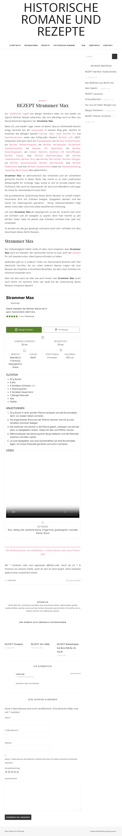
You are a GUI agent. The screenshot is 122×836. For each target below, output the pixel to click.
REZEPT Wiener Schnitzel (98, 116)
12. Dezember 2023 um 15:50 (25, 677)
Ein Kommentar (73, 580)
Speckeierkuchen (13, 137)
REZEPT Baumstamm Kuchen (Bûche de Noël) (68, 648)
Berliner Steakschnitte (39, 166)
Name (8, 717)
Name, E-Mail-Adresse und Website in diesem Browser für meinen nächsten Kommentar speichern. (41, 761)
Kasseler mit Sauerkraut (47, 148)
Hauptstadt (37, 130)
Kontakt (108, 45)
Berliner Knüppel (71, 159)
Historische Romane (64, 45)
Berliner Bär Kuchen (50, 159)
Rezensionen (31, 45)
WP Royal (20, 831)
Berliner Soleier (14, 155)
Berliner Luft (66, 137)
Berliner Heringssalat (54, 144)
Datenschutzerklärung (98, 831)
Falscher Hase (46, 133)
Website (8, 743)
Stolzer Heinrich (38, 151)
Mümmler (12, 580)
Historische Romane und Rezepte (61, 19)
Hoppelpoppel (43, 140)
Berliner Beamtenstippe (48, 155)
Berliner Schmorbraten (68, 140)
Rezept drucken (25, 329)
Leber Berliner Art (66, 133)
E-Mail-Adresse (12, 730)
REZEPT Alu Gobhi (40, 644)
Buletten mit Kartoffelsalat (65, 151)
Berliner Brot (28, 159)
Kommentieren (11, 778)
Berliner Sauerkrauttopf (23, 162)
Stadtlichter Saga (18, 113)
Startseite (15, 45)
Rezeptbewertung (12, 768)
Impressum (111, 831)
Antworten (75, 673)
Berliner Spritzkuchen (51, 162)
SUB (83, 45)
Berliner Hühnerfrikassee (22, 144)
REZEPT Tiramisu (14, 644)
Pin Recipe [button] (63, 329)
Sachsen (76, 252)
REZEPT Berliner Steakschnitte (100, 71)
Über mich (94, 45)
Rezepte (46, 45)
